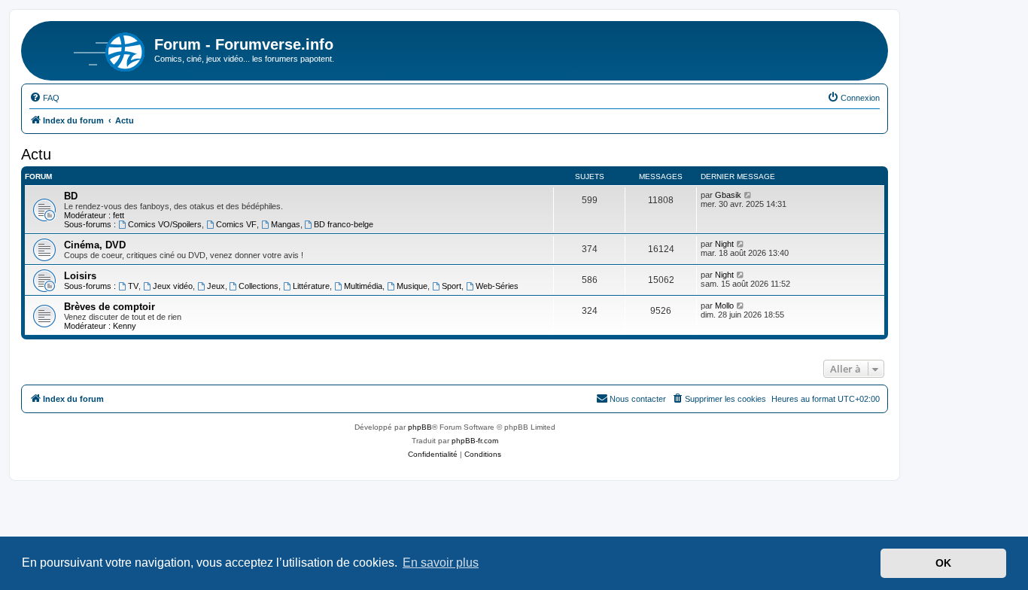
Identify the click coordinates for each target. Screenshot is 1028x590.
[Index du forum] (89, 49)
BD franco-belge (343, 224)
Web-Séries (497, 285)
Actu (36, 154)
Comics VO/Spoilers (165, 224)
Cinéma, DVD (95, 245)
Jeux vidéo (173, 285)
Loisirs (80, 275)
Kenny (124, 325)
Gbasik (728, 194)
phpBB (420, 427)
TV (133, 285)
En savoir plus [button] (441, 562)
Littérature (311, 285)
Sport (451, 285)
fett (118, 215)
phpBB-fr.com (475, 440)
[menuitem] (44, 98)
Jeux (216, 285)
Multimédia (363, 285)
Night (724, 243)
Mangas (285, 224)
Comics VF (236, 224)
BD (71, 196)
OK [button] (943, 563)
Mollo (724, 305)
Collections (258, 285)
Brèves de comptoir (109, 306)
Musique (412, 285)
